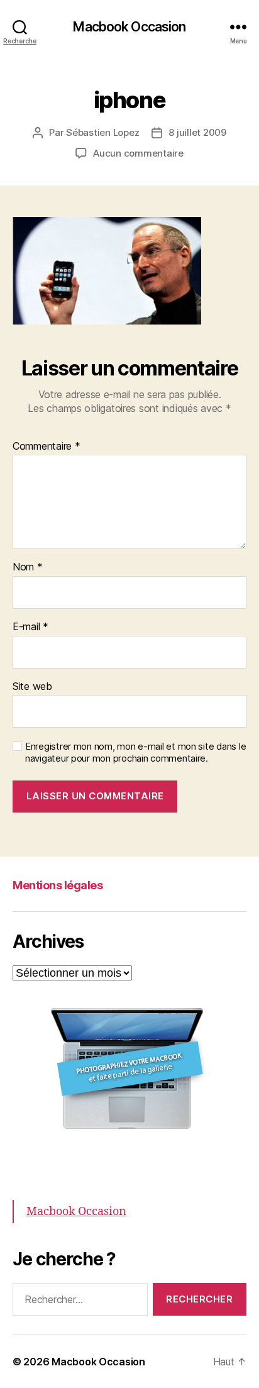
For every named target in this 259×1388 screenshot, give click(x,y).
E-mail (30, 627)
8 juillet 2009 (197, 132)
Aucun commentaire (138, 153)
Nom (28, 567)
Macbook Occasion (129, 26)
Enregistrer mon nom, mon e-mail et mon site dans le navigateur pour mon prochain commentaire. (135, 752)
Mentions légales (57, 885)
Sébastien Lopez (102, 132)
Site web (32, 686)
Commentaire (46, 446)
